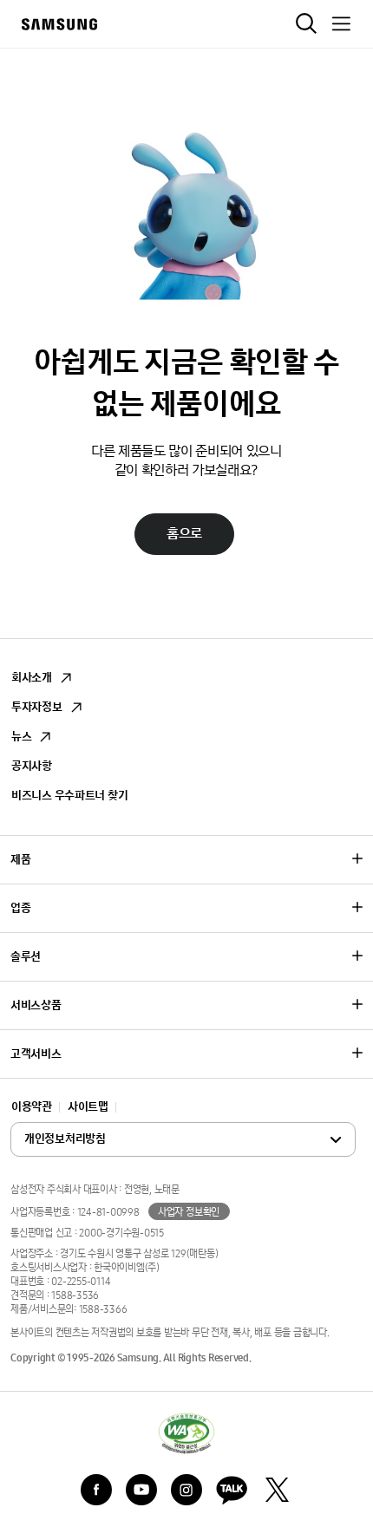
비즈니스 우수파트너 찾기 (69, 795)
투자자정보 (36, 707)
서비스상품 (36, 1005)
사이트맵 (88, 1107)
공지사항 (31, 766)
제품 (20, 859)
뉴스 (21, 736)
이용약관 (31, 1107)
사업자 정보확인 (188, 1212)
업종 (20, 908)
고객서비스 (36, 1054)
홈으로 (184, 534)
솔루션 (25, 956)
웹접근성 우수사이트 (186, 1432)
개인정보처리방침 (102, 1140)
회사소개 (31, 677)
